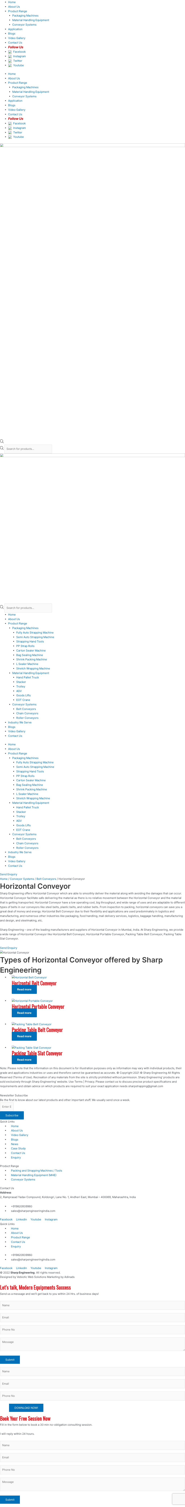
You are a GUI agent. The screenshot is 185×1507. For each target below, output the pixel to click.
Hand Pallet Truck (27, 677)
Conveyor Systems (24, 24)
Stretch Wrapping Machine (33, 668)
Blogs (11, 33)
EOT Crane (23, 700)
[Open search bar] (2, 442)
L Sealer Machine (27, 664)
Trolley (20, 686)
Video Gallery (16, 38)
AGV (19, 691)
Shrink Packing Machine (31, 659)
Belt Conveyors (26, 709)
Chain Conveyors (27, 713)
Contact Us (15, 736)
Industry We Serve (20, 722)
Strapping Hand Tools (30, 641)
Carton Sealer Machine (31, 650)
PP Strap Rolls (25, 646)
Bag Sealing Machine (29, 655)
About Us (14, 6)
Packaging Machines (25, 15)
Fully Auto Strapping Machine (35, 632)
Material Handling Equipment (30, 20)
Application (15, 29)
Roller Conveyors (27, 718)
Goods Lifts (23, 695)
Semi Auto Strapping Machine (35, 637)
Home (12, 2)
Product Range (17, 11)
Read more (24, 989)
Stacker (21, 682)
